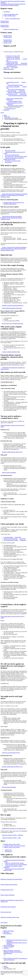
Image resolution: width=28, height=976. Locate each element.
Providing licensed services (10, 204)
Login (11, 14)
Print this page (8, 850)
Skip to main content (5, 1)
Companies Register (12, 537)
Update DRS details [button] (16, 91)
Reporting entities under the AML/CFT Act (14, 202)
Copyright (6, 967)
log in (11, 51)
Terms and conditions (9, 946)
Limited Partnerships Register (14, 538)
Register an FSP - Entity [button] (17, 63)
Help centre (6, 67)
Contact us (6, 948)
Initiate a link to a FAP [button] (16, 94)
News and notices (8, 933)
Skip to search (14, 1)
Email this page (8, 851)
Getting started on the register (11, 118)
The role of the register (9, 945)
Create (9, 15)
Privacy (5, 966)
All (7, 11)
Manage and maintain (9, 931)
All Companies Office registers (15, 540)
